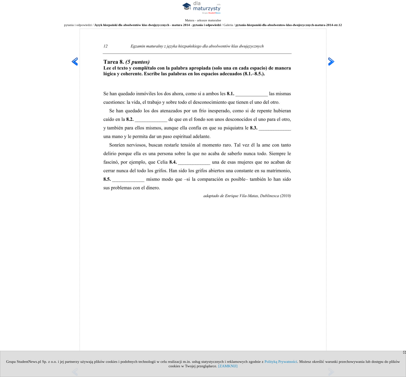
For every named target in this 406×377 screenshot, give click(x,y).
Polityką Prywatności (281, 361)
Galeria (228, 25)
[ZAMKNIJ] (227, 366)
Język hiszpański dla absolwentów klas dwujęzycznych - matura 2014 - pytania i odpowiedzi (157, 25)
